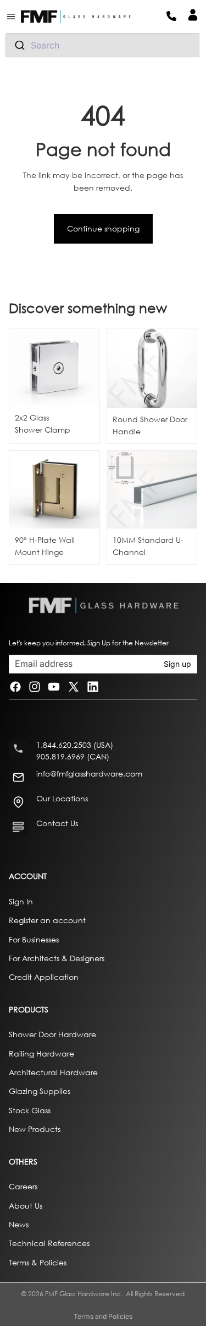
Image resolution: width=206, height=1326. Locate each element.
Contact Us (57, 823)
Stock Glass (30, 1109)
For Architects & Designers (56, 958)
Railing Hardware (41, 1053)
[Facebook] (15, 687)
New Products (34, 1129)
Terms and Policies (103, 1316)
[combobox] (102, 45)
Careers (23, 1186)
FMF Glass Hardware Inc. (84, 1293)
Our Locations (62, 798)
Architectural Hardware (53, 1072)
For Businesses (34, 939)
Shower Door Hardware (52, 1034)
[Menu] (15, 16)
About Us (25, 1205)
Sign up (177, 664)
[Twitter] (73, 687)
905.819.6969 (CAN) (72, 756)
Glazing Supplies (39, 1091)
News (19, 1224)
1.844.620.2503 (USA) (74, 745)
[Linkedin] (92, 687)
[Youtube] (53, 687)
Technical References (49, 1243)
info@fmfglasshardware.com (89, 773)
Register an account (47, 920)
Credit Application (44, 977)
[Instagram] (34, 687)
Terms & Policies (37, 1262)
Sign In (21, 901)
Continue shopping (103, 228)
